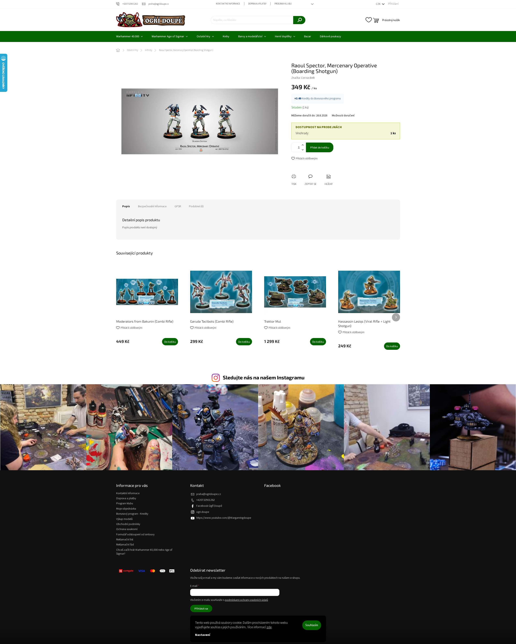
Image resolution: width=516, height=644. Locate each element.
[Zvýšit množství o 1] (303, 145)
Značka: (303, 78)
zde (269, 627)
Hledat (299, 20)
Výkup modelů (124, 519)
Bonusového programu (327, 99)
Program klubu (283, 3)
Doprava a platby (257, 3)
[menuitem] (129, 36)
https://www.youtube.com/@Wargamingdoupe (223, 518)
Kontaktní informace (228, 3)
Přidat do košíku (319, 147)
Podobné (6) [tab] (196, 206)
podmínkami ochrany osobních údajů (246, 600)
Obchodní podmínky (128, 524)
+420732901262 (205, 500)
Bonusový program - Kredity (132, 514)
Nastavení (202, 635)
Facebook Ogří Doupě (209, 506)
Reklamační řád (125, 545)
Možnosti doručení (343, 116)
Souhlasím (311, 625)
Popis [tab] (126, 206)
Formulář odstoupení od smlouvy (135, 534)
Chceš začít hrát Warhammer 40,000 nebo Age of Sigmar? (144, 552)
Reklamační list (124, 540)
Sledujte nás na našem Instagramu (264, 377)
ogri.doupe (202, 512)
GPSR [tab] (178, 206)
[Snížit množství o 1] (303, 149)
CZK (378, 4)
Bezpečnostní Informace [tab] (152, 206)
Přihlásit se (201, 608)
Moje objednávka (126, 509)
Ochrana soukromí (126, 529)
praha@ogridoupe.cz (208, 494)
